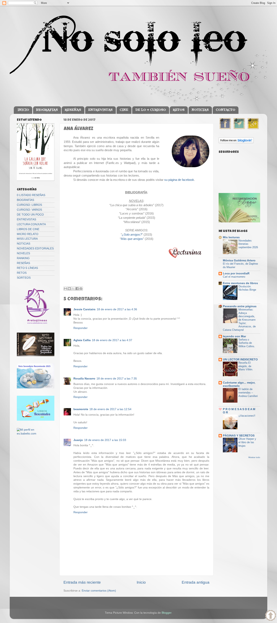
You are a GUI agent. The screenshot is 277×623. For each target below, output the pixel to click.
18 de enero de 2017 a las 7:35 (117, 378)
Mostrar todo (254, 457)
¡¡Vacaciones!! (246, 415)
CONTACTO (225, 110)
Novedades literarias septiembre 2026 (248, 244)
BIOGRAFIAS (47, 110)
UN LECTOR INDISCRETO (240, 359)
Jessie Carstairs (84, 309)
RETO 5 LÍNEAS (27, 267)
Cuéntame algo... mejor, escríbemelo (239, 384)
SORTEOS (24, 277)
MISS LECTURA (27, 238)
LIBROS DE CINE (28, 229)
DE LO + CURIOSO (150, 110)
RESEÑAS (73, 110)
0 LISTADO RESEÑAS (31, 195)
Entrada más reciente (82, 582)
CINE (124, 110)
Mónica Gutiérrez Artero (239, 260)
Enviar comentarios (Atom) (99, 590)
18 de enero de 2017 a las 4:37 (112, 340)
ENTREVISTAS (100, 110)
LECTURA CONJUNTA (31, 224)
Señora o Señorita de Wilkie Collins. (246, 343)
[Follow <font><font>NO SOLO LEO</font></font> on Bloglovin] (236, 142)
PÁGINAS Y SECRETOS (238, 435)
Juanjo (78, 440)
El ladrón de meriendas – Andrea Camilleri (248, 392)
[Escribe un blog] (69, 289)
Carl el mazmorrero (234, 276)
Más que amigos (132, 238)
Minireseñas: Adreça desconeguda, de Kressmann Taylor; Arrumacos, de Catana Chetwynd (239, 319)
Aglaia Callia (82, 340)
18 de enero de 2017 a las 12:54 (110, 409)
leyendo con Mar (234, 336)
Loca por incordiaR (236, 273)
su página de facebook (179, 179)
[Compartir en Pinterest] (81, 289)
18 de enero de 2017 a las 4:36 (117, 309)
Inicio (141, 582)
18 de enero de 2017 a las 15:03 (105, 440)
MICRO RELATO (27, 234)
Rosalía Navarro (84, 378)
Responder (80, 328)
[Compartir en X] (73, 289)
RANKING (23, 258)
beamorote (80, 409)
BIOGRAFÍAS (25, 200)
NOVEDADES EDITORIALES (35, 248)
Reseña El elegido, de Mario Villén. (245, 366)
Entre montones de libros (240, 283)
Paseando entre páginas (240, 306)
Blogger (166, 612)
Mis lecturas (231, 237)
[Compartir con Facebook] (77, 289)
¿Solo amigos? (132, 234)
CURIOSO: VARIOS (29, 209)
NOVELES (23, 253)
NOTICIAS (200, 110)
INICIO (23, 110)
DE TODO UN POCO (30, 214)
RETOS (179, 110)
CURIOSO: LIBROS (29, 204)
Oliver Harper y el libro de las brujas (247, 442)
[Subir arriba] (270, 616)
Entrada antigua (195, 582)
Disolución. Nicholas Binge (247, 288)
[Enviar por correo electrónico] (65, 289)
